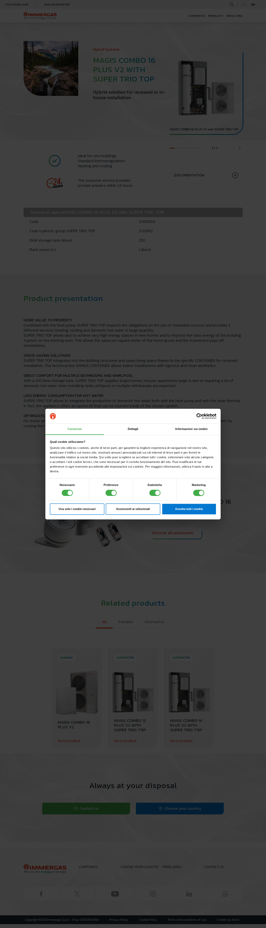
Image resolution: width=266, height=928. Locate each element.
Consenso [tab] (75, 429)
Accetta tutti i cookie (189, 509)
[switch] (111, 493)
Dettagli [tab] (133, 429)
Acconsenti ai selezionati (133, 509)
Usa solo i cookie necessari (77, 509)
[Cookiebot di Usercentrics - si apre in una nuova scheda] (199, 416)
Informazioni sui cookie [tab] (191, 429)
